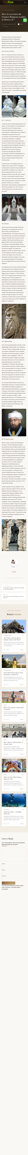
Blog (5, 705)
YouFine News (10, 10)
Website (4, 876)
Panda (21, 24)
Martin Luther (10, 439)
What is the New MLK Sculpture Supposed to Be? (13, 778)
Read (21, 649)
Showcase (6, 809)
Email (4, 870)
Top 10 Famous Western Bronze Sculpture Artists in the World (12, 639)
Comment (5, 846)
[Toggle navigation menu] (25, 2)
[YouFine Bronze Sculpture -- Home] (8, 2)
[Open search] (22, 2)
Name (4, 863)
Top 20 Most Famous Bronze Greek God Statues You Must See (13, 673)
